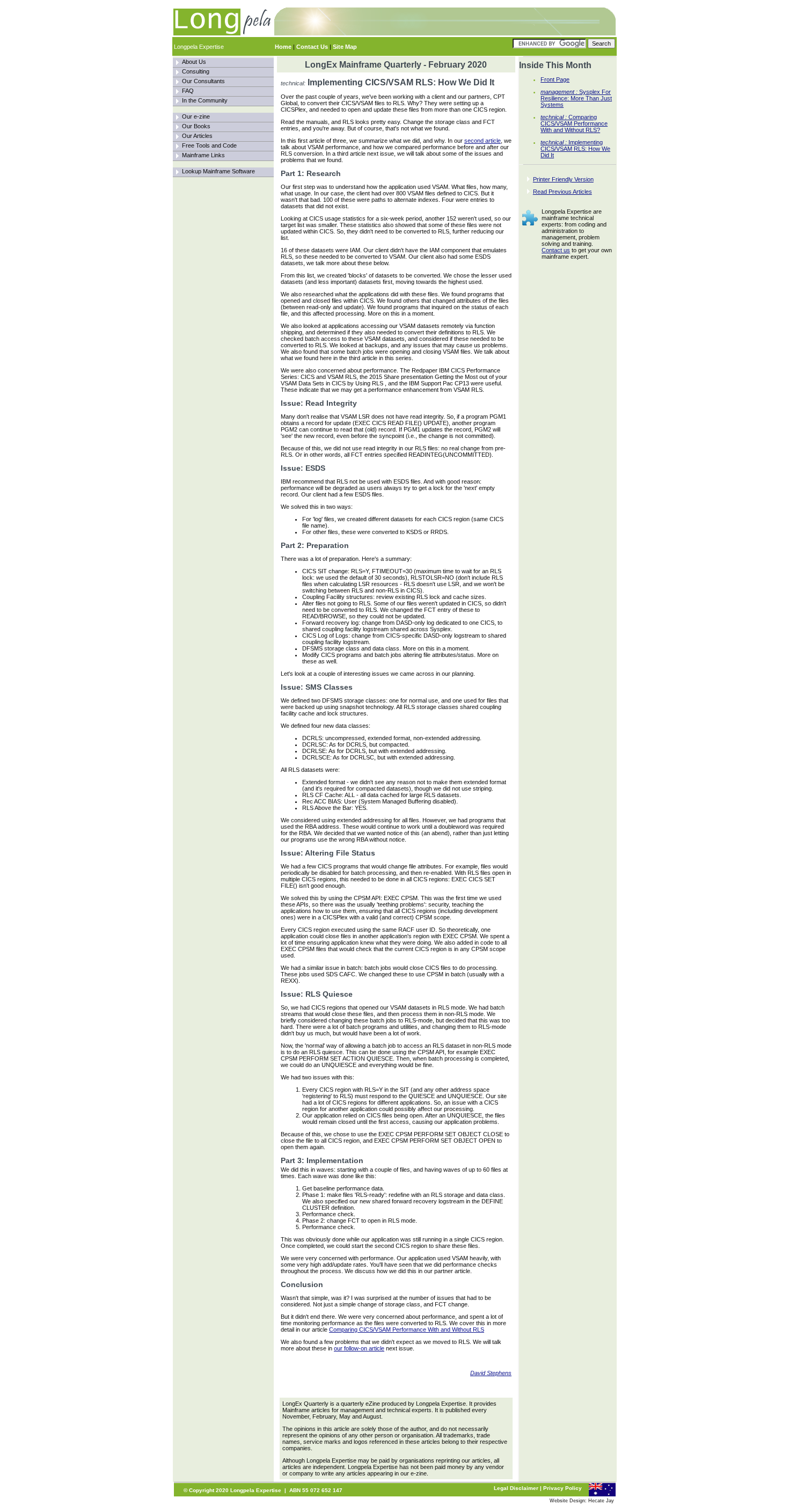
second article (482, 140)
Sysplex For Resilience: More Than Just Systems (576, 98)
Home (283, 46)
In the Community (205, 100)
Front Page (554, 79)
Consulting (195, 71)
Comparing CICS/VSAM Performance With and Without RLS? (574, 123)
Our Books (196, 126)
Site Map (345, 46)
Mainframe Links (203, 155)
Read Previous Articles (562, 191)
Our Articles (197, 136)
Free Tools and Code (209, 145)
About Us (194, 62)
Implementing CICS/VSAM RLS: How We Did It (575, 148)
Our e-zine (196, 116)
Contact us (556, 250)
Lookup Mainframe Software (218, 171)
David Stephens (491, 1373)
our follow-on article (359, 1348)
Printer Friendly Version (563, 179)
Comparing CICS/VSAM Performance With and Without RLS (406, 1329)
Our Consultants (203, 81)
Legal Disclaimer (516, 1488)
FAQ (188, 90)
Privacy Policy (562, 1488)
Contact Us (312, 46)
